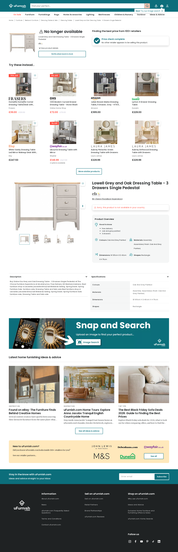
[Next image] (82, 206)
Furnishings (44, 14)
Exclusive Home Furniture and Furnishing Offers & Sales (141, 511)
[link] (23, 84)
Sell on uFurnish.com (94, 498)
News (44, 504)
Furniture (29, 14)
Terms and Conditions (52, 519)
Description (15, 276)
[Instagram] (130, 542)
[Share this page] (156, 6)
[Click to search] (147, 5)
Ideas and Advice (136, 504)
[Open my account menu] (167, 6)
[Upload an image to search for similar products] (162, 6)
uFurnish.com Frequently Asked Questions (55, 511)
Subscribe (162, 476)
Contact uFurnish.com (51, 524)
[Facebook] (135, 542)
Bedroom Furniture (31, 20)
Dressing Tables (66, 20)
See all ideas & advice (89, 431)
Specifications (98, 276)
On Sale (17, 14)
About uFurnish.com (50, 498)
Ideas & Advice (157, 14)
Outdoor (141, 14)
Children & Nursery (123, 14)
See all (154, 456)
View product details (49, 48)
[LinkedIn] (159, 542)
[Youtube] (141, 542)
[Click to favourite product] (34, 75)
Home (11, 20)
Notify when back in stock (62, 54)
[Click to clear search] (141, 5)
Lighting (90, 14)
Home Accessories (72, 14)
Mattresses (104, 14)
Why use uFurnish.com (138, 498)
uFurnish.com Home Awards (140, 519)
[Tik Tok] (153, 542)
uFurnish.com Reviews (94, 516)
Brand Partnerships (93, 510)
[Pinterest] (147, 542)
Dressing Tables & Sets (49, 20)
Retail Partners (91, 504)
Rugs (56, 14)
